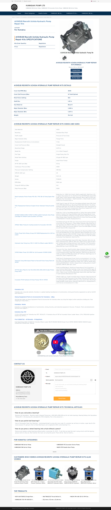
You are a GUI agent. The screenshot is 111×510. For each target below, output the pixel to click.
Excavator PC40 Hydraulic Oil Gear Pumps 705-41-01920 (31, 280)
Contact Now (76, 70)
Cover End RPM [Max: (20, 91)
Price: (16, 47)
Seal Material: (18, 105)
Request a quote (27, 1)
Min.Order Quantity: (20, 43)
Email (47, 369)
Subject (47, 376)
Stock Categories (30, 13)
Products (18, 17)
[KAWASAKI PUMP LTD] (14, 7)
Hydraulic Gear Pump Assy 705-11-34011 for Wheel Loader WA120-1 (34, 243)
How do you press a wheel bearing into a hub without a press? (38, 429)
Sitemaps (31, 508)
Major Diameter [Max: (20, 108)
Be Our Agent (76, 78)
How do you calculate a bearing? (27, 413)
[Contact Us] (107, 255)
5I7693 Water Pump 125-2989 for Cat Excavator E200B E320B (33, 252)
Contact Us (20, 508)
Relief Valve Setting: (20, 98)
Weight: (16, 115)
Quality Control (43, 13)
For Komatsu (24, 17)
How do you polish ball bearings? (27, 421)
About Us (14, 508)
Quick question (50, 380)
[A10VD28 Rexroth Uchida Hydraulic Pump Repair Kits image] (76, 37)
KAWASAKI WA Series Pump (57, 13)
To (46, 373)
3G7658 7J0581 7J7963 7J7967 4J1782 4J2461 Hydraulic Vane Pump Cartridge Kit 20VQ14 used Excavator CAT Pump (34, 215)
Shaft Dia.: (17, 101)
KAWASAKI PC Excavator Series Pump (73, 13)
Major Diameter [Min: (20, 112)
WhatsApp (76, 74)
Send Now (61, 399)
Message (48, 383)
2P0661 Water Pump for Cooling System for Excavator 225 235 (33, 225)
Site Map (26, 508)
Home (19, 13)
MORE (54, 452)
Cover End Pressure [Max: (21, 94)
